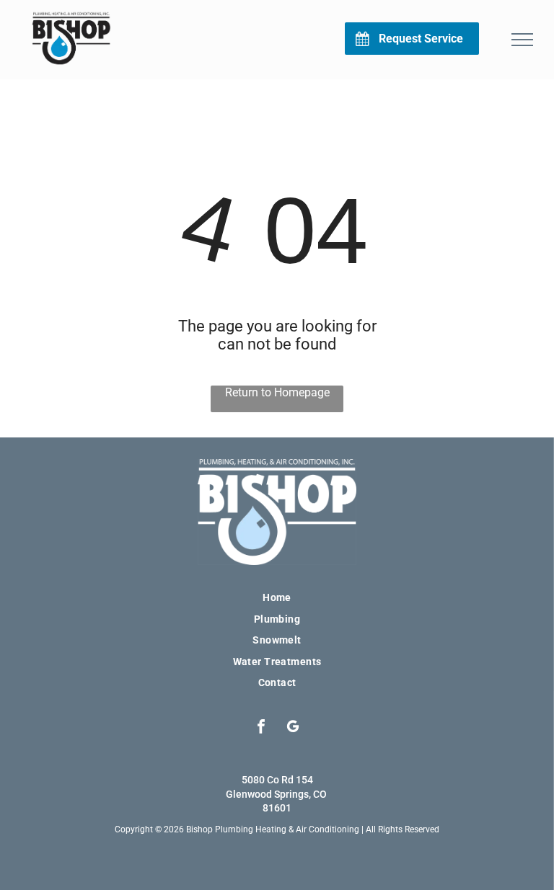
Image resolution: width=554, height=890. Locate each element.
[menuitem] (277, 597)
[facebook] (261, 728)
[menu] (522, 39)
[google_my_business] (293, 728)
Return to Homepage (277, 392)
